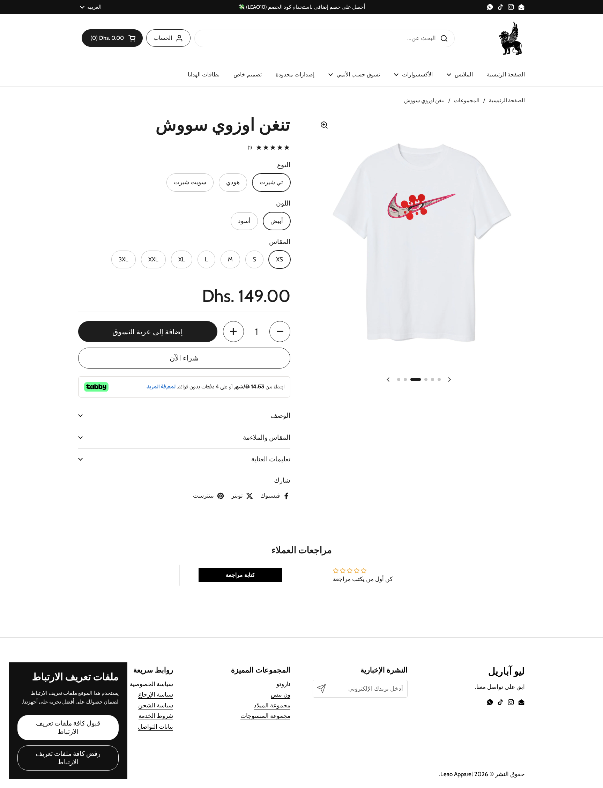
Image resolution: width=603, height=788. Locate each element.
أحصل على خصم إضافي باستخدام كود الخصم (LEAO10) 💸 (301, 7)
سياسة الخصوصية (151, 684)
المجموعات (466, 100)
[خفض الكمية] (279, 331)
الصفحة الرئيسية (507, 100)
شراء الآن (184, 357)
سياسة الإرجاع (155, 694)
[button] (112, 38)
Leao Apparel (456, 774)
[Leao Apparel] (511, 38)
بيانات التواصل (155, 726)
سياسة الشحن (155, 705)
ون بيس (280, 694)
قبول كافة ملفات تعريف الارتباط (68, 727)
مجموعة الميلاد (272, 705)
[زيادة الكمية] (233, 331)
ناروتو (283, 684)
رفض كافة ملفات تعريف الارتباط (68, 758)
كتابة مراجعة (240, 575)
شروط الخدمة (156, 715)
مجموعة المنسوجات (265, 715)
